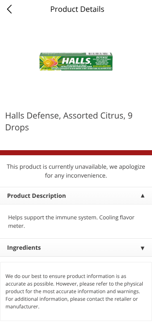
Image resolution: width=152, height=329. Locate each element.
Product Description (36, 196)
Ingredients (24, 248)
